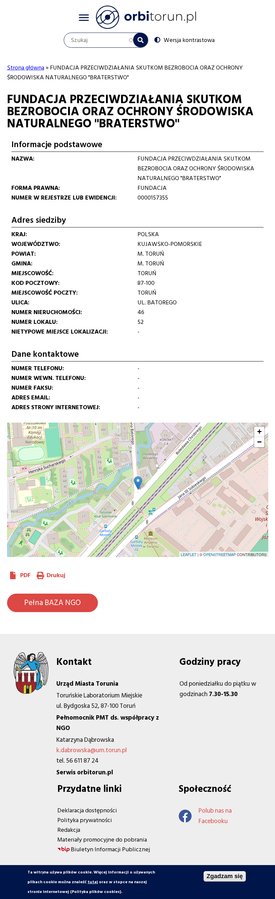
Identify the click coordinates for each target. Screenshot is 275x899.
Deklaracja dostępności (87, 810)
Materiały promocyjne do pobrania (102, 840)
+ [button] (259, 431)
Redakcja (68, 830)
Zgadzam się (225, 876)
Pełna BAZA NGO (52, 602)
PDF (25, 575)
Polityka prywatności (84, 820)
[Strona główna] (146, 17)
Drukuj (56, 575)
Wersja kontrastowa (189, 40)
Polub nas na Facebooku (215, 816)
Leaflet (189, 554)
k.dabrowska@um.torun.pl (91, 750)
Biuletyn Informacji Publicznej (110, 849)
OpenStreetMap (219, 554)
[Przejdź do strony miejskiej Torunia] (31, 692)
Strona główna (25, 68)
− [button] (259, 442)
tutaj (93, 882)
